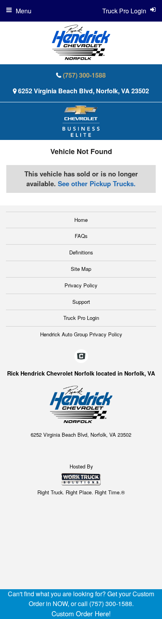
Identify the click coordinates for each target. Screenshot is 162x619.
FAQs (81, 236)
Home (81, 219)
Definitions (81, 252)
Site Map (81, 268)
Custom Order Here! (81, 613)
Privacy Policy (81, 285)
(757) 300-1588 (84, 75)
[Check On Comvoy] (81, 356)
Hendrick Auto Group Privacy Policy (81, 334)
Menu (23, 10)
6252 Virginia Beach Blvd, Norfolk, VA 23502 (83, 90)
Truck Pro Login (81, 317)
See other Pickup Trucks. (97, 183)
